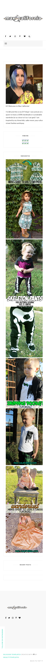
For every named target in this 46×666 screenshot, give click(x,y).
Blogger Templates (12, 654)
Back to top (35, 661)
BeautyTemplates (11, 657)
